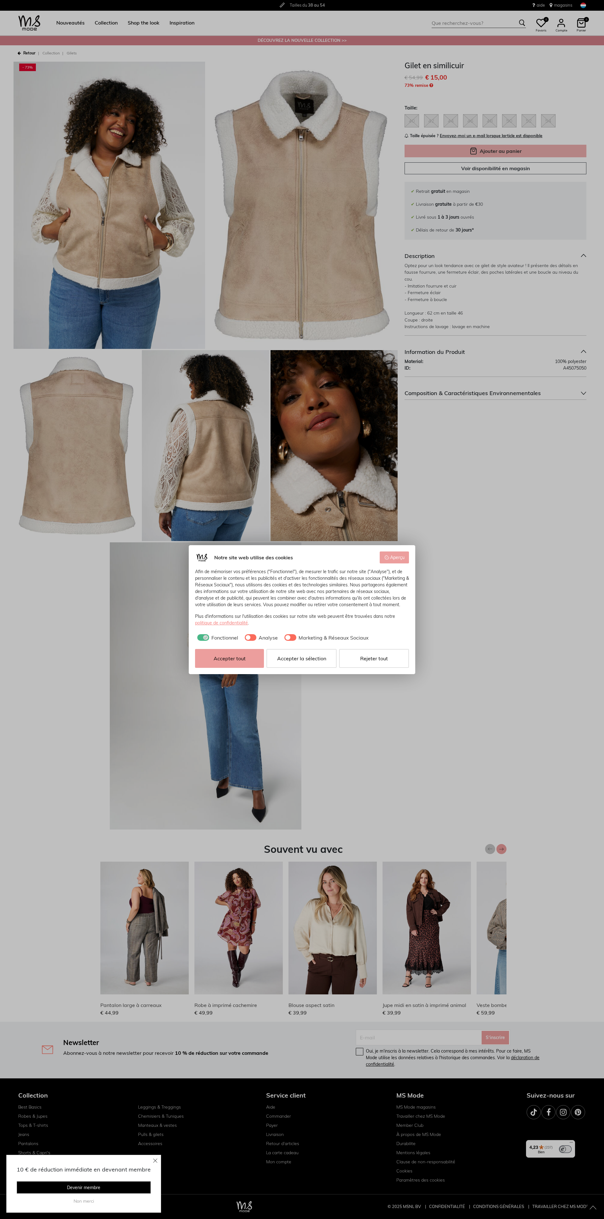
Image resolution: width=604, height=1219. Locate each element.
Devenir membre (83, 1187)
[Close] (155, 1160)
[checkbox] (216, 637)
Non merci (84, 1201)
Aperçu (397, 557)
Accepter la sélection (301, 658)
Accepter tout (230, 658)
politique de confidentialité (221, 623)
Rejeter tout (374, 658)
